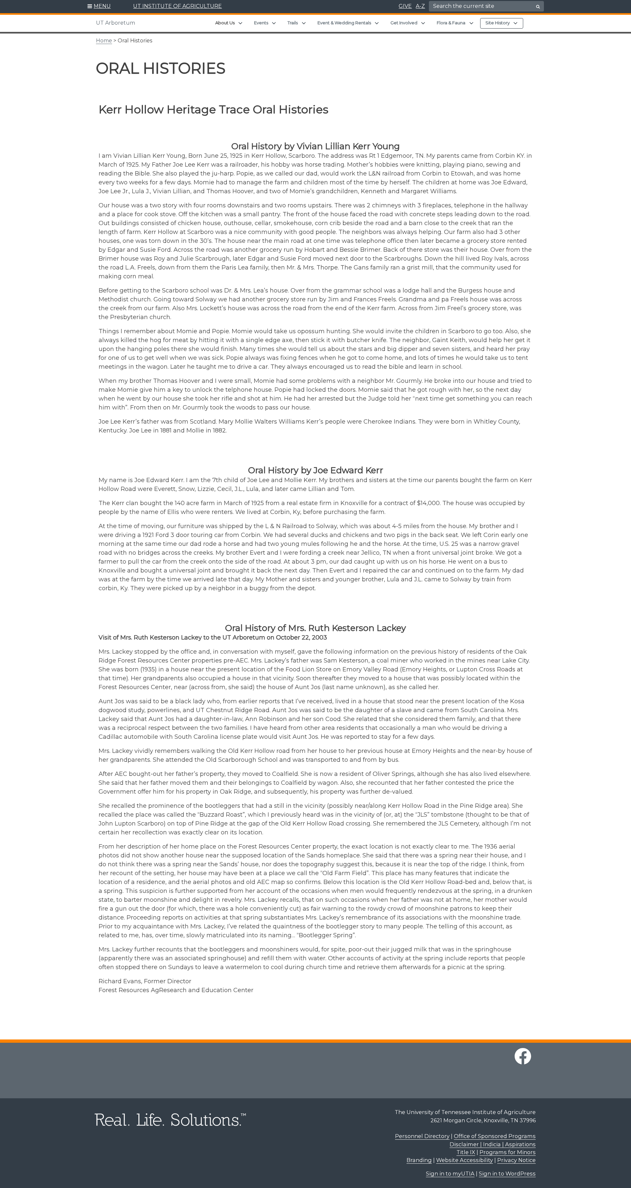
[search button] (538, 7)
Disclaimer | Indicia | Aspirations (493, 1144)
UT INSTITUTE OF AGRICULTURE (177, 6)
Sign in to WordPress (507, 1173)
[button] (99, 6)
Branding (419, 1160)
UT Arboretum (115, 23)
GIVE (405, 6)
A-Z (420, 6)
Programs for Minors (507, 1152)
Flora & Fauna (451, 22)
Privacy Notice (516, 1160)
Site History (497, 22)
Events (261, 22)
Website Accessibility (464, 1160)
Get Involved (403, 22)
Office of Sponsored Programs (495, 1136)
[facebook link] (523, 1056)
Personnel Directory (422, 1136)
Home (104, 40)
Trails (293, 22)
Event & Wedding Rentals (344, 22)
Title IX (465, 1152)
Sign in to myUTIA (450, 1173)
